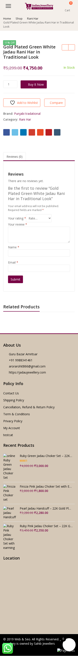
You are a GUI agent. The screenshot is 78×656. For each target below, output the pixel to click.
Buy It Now (36, 84)
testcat (8, 435)
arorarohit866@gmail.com (27, 366)
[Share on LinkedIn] (23, 132)
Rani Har (25, 119)
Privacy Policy (12, 421)
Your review (17, 224)
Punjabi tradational (27, 113)
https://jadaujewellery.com (27, 372)
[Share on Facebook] (6, 132)
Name (13, 247)
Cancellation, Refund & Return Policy (29, 407)
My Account (11, 428)
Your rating (17, 218)
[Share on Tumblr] (57, 132)
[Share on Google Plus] (32, 132)
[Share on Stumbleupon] (40, 132)
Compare (56, 103)
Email (13, 262)
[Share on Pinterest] (49, 132)
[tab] (14, 156)
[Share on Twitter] (15, 132)
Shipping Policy (13, 400)
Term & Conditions (16, 414)
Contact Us (11, 393)
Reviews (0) (14, 156)
